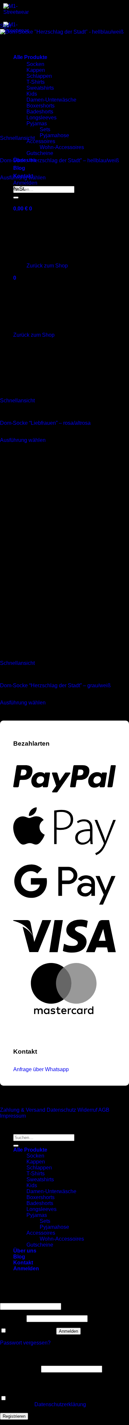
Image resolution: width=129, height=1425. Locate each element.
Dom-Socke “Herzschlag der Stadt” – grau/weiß (55, 685)
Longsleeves (41, 1209)
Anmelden (68, 1331)
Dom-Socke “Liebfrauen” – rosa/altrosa (45, 423)
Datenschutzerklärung (60, 1404)
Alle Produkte (30, 1150)
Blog (19, 168)
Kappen (35, 1161)
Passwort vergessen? (25, 1343)
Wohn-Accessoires (62, 147)
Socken (35, 1156)
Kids (31, 1185)
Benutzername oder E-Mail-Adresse (43, 1300)
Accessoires (40, 141)
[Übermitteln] (16, 1146)
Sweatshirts (40, 1179)
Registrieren (14, 1416)
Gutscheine (39, 153)
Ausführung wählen (23, 177)
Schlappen (39, 1167)
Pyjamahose (54, 135)
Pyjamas (36, 1215)
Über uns (24, 1251)
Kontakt (23, 1262)
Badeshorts (39, 1203)
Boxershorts (40, 1197)
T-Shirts (35, 1173)
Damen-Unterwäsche (51, 1191)
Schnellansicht (17, 138)
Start (5, 26)
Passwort (12, 1318)
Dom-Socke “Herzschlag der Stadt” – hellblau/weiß (59, 160)
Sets (45, 1221)
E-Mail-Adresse (20, 1369)
